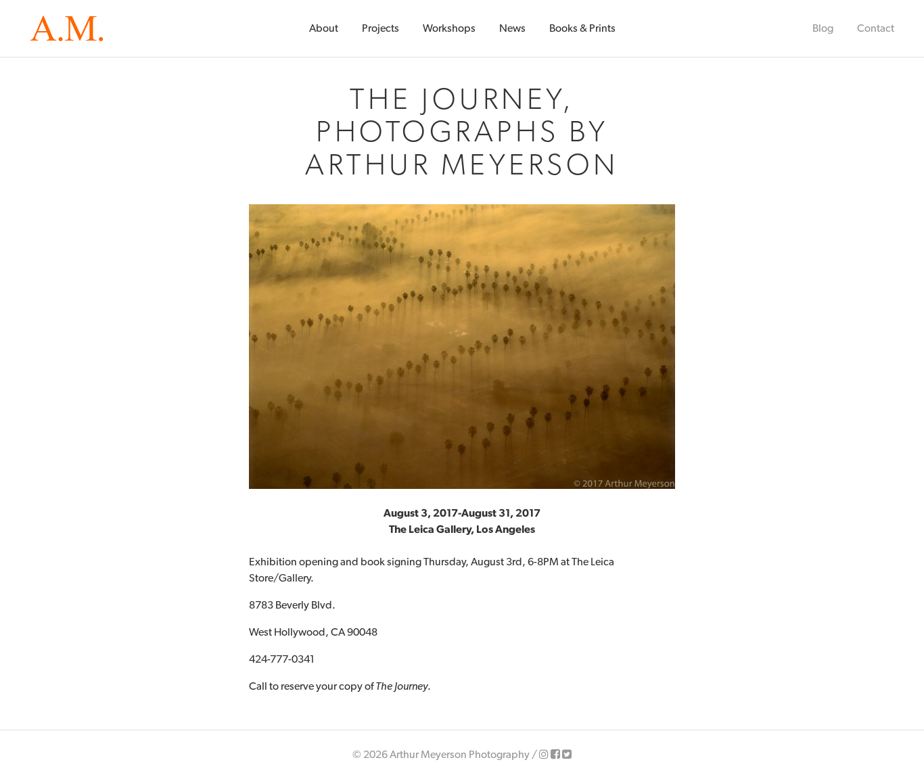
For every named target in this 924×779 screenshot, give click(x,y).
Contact (875, 28)
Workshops (449, 28)
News (512, 28)
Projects (380, 28)
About (323, 28)
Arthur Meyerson (66, 28)
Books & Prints (582, 28)
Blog (822, 28)
